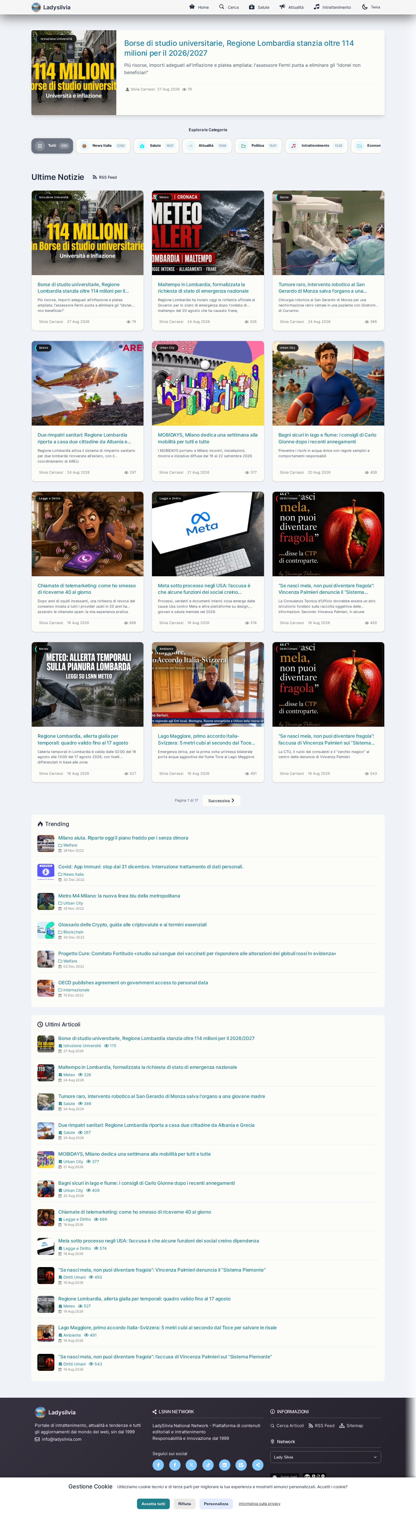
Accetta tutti (153, 1503)
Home (203, 7)
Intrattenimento (337, 7)
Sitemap (355, 1425)
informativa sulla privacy (259, 1503)
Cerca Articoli (290, 1425)
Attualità (296, 7)
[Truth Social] (257, 1465)
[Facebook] (158, 1465)
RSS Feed (108, 177)
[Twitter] (191, 1465)
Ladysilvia (62, 1412)
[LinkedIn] (224, 1465)
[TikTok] (208, 1465)
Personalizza (216, 1503)
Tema (375, 7)
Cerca (233, 7)
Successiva (219, 800)
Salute (263, 7)
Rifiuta (184, 1503)
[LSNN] (241, 1465)
